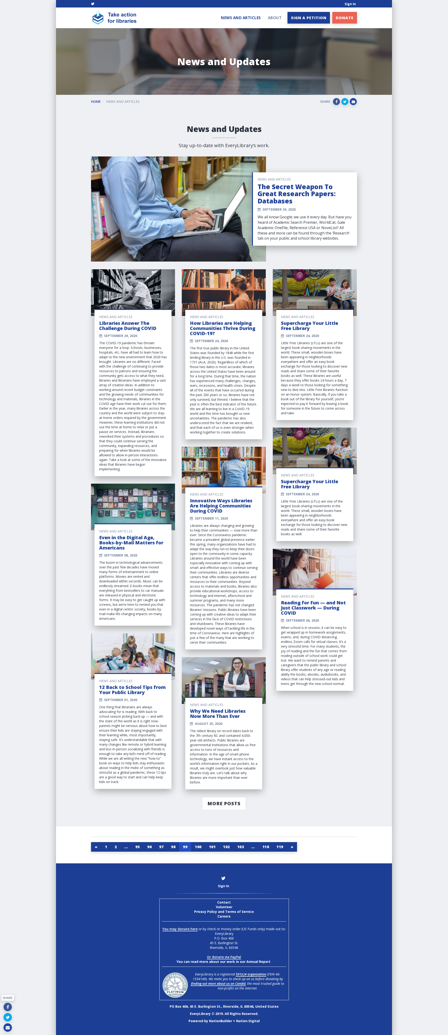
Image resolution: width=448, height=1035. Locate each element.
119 (279, 846)
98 (173, 846)
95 (137, 846)
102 (226, 846)
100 (198, 846)
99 (185, 846)
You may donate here (180, 929)
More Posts (224, 803)
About (275, 17)
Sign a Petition (308, 17)
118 (265, 846)
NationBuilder (220, 1021)
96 (149, 846)
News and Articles (241, 17)
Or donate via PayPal (224, 957)
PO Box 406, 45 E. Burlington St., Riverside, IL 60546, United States (224, 1006)
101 (212, 846)
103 (240, 846)
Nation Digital (248, 1021)
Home (96, 101)
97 (161, 846)
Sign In (350, 4)
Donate (345, 17)
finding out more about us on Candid (218, 983)
